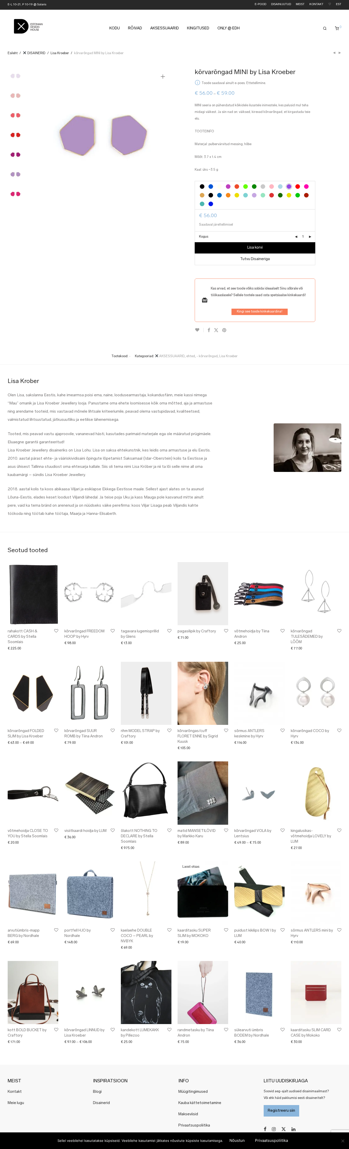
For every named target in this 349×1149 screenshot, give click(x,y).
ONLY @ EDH (228, 28)
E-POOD (260, 4)
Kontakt (15, 1092)
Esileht (13, 53)
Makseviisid (188, 1114)
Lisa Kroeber (60, 53)
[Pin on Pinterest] (224, 330)
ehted (190, 356)
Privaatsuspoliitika (194, 1126)
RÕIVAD (135, 28)
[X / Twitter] (283, 1129)
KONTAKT (316, 4)
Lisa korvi (255, 248)
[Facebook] (265, 1129)
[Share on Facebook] (208, 330)
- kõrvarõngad (207, 356)
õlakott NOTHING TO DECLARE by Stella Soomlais (139, 836)
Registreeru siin (281, 1111)
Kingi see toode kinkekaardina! (259, 311)
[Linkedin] (294, 1129)
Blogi (97, 1092)
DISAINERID (36, 53)
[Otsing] (325, 28)
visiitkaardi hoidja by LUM (85, 831)
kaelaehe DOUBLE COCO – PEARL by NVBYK (137, 936)
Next (163, 137)
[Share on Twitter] (216, 330)
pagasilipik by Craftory (197, 631)
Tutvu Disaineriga (255, 259)
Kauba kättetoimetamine (199, 1103)
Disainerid (101, 1103)
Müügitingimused (193, 1092)
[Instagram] (274, 1129)
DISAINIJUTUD (281, 4)
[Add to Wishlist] (199, 330)
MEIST (300, 4)
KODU (114, 28)
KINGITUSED (198, 28)
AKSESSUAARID (164, 28)
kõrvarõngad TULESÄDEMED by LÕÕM (307, 637)
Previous (40, 137)
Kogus (203, 236)
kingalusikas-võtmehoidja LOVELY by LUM (311, 836)
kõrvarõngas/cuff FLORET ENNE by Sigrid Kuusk (198, 736)
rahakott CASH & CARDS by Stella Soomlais (22, 637)
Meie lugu (16, 1103)
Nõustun (237, 1140)
